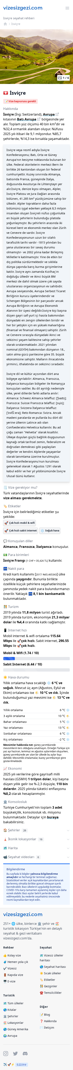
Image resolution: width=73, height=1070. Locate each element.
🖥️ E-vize (9, 981)
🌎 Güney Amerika (15, 1029)
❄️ (49, 530)
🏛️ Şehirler (10, 1016)
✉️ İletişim (47, 1027)
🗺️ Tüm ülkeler (13, 1003)
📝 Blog (45, 1014)
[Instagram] (5, 1053)
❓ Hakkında (48, 1021)
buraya (53, 817)
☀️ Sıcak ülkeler (50, 973)
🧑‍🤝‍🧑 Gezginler (48, 986)
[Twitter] (15, 1053)
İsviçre (15, 24)
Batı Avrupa (26, 119)
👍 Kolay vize (12, 955)
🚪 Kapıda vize (13, 975)
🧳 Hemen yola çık (15, 962)
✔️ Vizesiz (10, 968)
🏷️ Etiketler (47, 980)
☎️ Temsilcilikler (51, 993)
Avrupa (49, 114)
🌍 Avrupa (10, 1036)
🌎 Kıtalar (9, 1010)
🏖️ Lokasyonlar (13, 1023)
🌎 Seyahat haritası (53, 967)
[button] (36, 830)
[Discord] (25, 1053)
